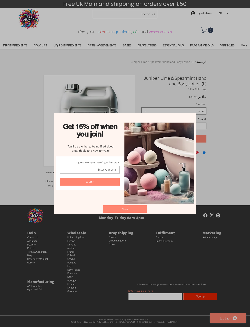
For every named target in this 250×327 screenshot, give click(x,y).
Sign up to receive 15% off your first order (97, 162)
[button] (125, 209)
